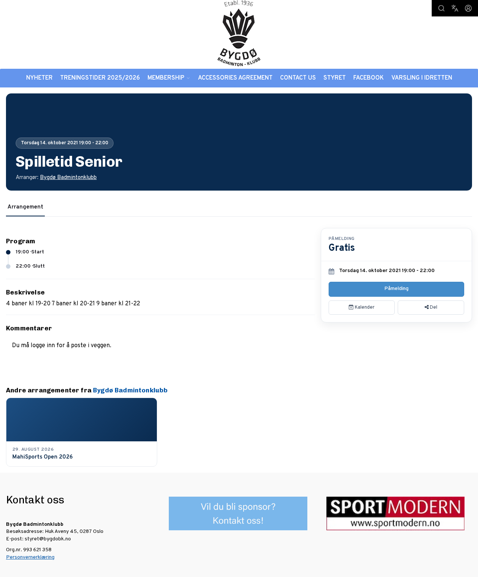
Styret (334, 78)
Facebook (368, 78)
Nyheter (39, 78)
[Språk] (455, 8)
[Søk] (441, 8)
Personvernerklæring (30, 557)
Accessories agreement (235, 78)
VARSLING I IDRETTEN (421, 78)
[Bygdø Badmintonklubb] (239, 33)
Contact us (298, 78)
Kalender (364, 308)
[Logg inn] (468, 8)
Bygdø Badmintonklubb (68, 177)
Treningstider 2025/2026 (100, 78)
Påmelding (396, 289)
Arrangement (25, 207)
